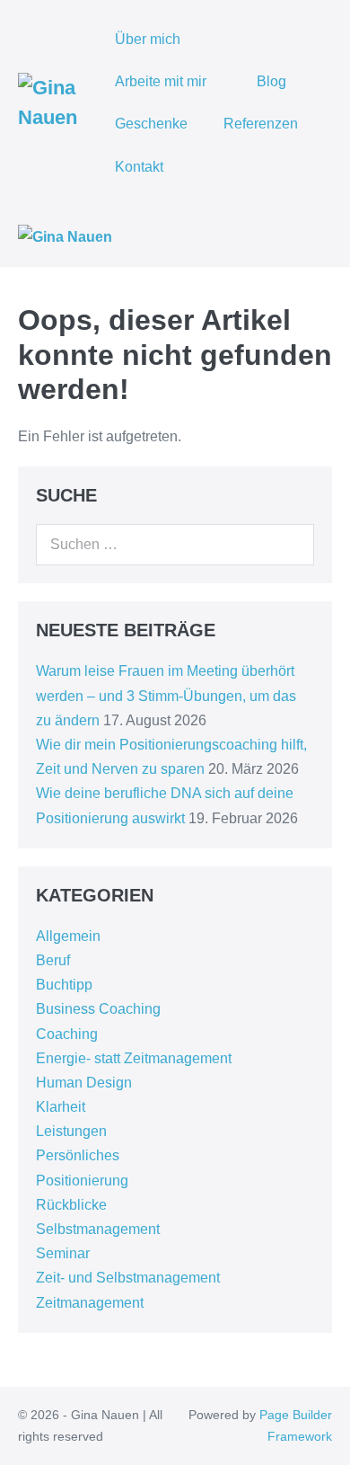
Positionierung (82, 1180)
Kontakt (139, 166)
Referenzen (260, 123)
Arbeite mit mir (162, 81)
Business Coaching (98, 1009)
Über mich (147, 39)
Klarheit (60, 1106)
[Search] (290, 544)
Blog (271, 81)
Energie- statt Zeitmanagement (134, 1058)
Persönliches (77, 1155)
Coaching (67, 1034)
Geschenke (151, 123)
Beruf (53, 960)
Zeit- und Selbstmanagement (128, 1277)
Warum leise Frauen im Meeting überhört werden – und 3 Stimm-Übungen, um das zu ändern (166, 695)
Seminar (63, 1253)
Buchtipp (64, 984)
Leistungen (71, 1131)
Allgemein (68, 936)
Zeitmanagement (90, 1302)
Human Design (84, 1082)
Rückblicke (71, 1204)
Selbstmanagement (98, 1229)
